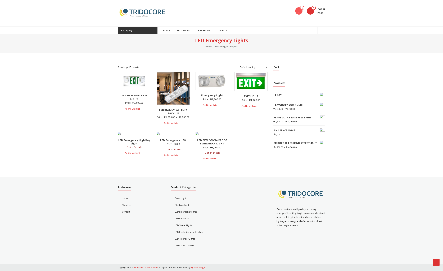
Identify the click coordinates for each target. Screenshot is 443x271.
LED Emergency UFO (173, 140)
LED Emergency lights (186, 211)
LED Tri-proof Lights (185, 238)
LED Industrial (182, 218)
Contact (225, 30)
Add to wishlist (132, 108)
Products (183, 30)
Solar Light (180, 198)
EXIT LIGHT (251, 96)
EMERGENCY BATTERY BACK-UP (173, 111)
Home (166, 30)
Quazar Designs (198, 267)
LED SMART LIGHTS (185, 245)
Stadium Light (182, 205)
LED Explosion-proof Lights (189, 232)
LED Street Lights (183, 225)
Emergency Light (212, 95)
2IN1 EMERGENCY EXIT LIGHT (134, 97)
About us (204, 30)
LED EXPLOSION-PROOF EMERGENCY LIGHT (212, 141)
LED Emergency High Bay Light (134, 141)
